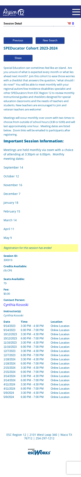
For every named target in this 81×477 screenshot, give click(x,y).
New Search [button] (50, 40)
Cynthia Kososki (16, 304)
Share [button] (18, 58)
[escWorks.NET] (39, 451)
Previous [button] (18, 40)
